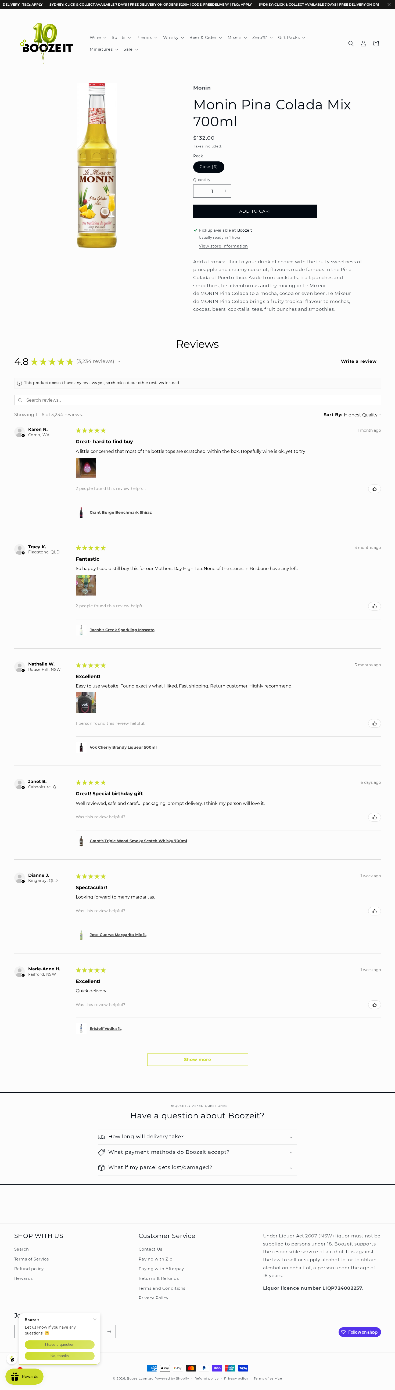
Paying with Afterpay (161, 1268)
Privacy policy (236, 1378)
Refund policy (29, 1268)
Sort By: (333, 414)
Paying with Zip (156, 1259)
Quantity (201, 180)
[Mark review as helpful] (374, 489)
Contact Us (150, 1249)
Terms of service (268, 1378)
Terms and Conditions (162, 1288)
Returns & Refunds (159, 1278)
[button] (97, 37)
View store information (223, 246)
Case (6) (209, 166)
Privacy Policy (153, 1298)
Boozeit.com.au (140, 1378)
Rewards (23, 1278)
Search (21, 1249)
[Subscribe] (109, 1331)
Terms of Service (31, 1259)
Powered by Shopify (172, 1378)
